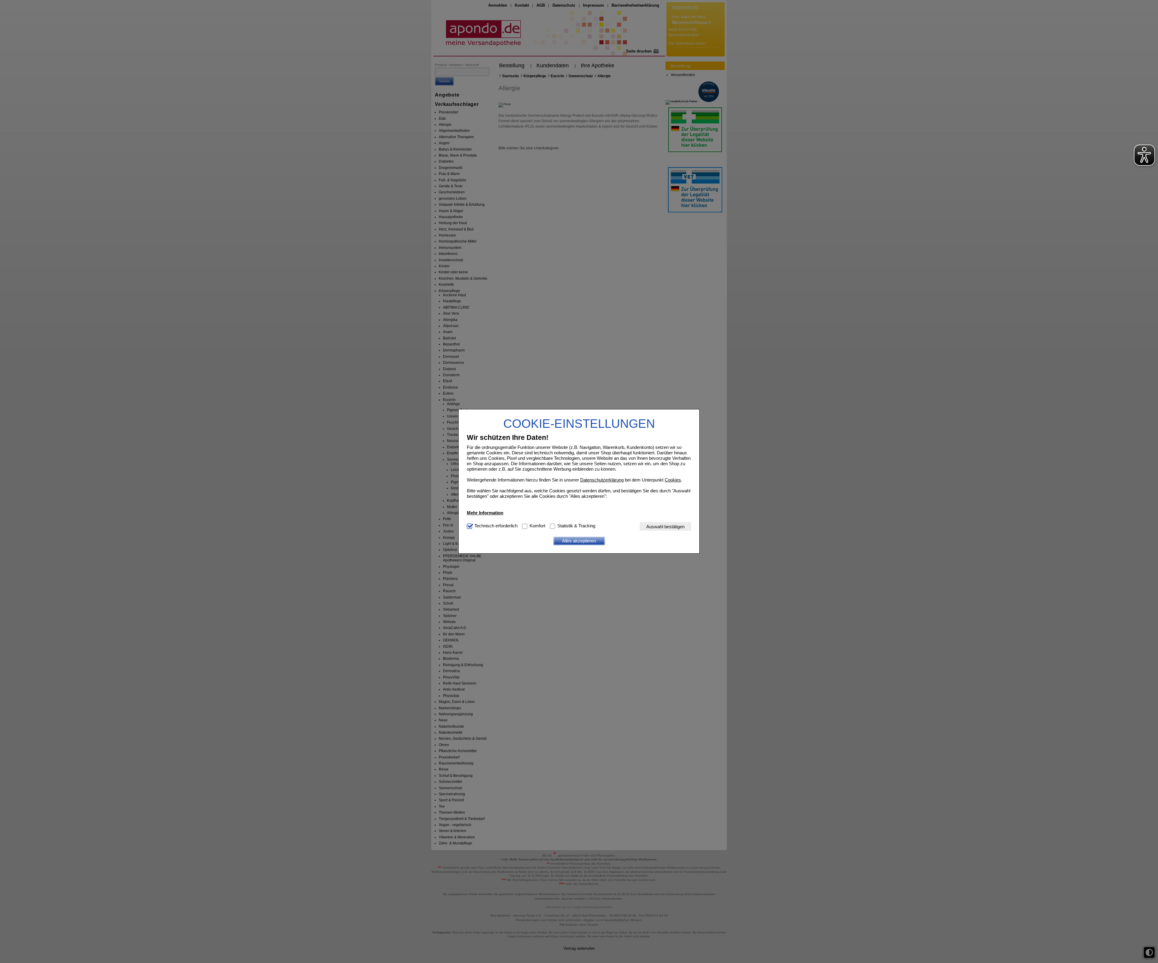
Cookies (673, 479)
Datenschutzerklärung (602, 479)
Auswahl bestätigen (665, 526)
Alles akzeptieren (579, 540)
